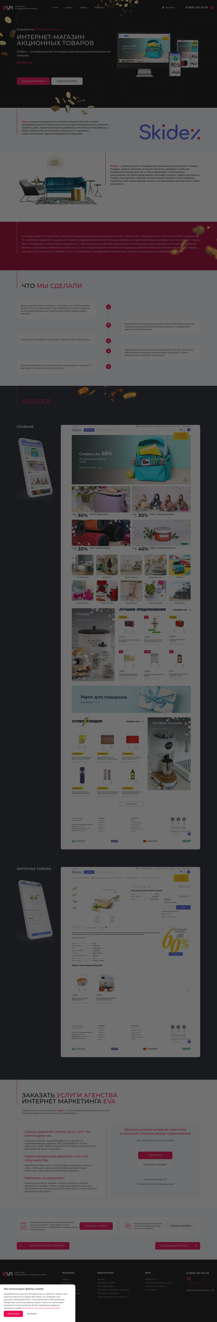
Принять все (13, 1314)
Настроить (32, 1314)
